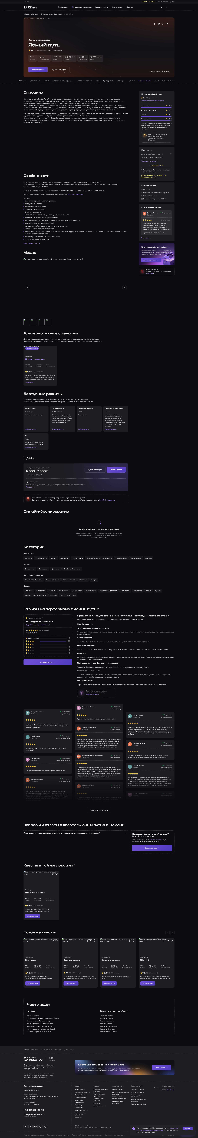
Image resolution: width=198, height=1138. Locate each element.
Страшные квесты (137, 1089)
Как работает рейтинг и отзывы (101, 1090)
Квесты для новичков (138, 1104)
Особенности (35, 81)
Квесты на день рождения (136, 1096)
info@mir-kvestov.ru (107, 500)
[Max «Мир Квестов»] (45, 1127)
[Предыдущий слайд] (27, 288)
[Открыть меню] (172, 7)
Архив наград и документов (80, 1114)
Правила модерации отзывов (34, 1135)
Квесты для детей (137, 1092)
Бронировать (108, 81)
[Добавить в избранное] (162, 23)
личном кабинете (156, 840)
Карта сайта (79, 1107)
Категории (121, 81)
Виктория (30, 960)
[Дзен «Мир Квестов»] (40, 1127)
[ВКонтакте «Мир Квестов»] (26, 1127)
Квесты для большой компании (138, 1100)
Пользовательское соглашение (58, 1135)
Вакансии (78, 1117)
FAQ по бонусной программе (99, 1095)
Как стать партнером (119, 1099)
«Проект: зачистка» (75, 194)
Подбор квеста (63, 7)
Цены (98, 81)
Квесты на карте (117, 7)
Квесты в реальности (82, 1092)
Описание (23, 81)
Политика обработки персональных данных (87, 1135)
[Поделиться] (166, 23)
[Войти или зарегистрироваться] (166, 7)
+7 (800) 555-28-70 (95, 535)
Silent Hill (144, 960)
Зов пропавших (72, 960)
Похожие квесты (144, 81)
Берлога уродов (111, 960)
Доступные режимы (84, 81)
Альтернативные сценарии (63, 81)
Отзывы (132, 81)
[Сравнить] (158, 23)
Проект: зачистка (35, 359)
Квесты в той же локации (164, 81)
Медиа (46, 81)
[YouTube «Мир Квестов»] (35, 1127)
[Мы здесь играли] (154, 23)
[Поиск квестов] (161, 7)
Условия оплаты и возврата (114, 1135)
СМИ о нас (97, 1103)
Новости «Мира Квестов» (99, 1099)
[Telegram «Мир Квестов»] (30, 1127)
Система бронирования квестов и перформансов (120, 1094)
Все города (78, 1105)
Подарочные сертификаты (82, 7)
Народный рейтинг (101, 7)
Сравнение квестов (81, 1110)
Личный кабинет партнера (118, 1102)
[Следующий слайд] (125, 288)
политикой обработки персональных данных (157, 1129)
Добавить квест (117, 1089)
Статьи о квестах (99, 1106)
